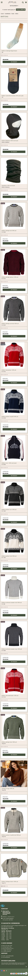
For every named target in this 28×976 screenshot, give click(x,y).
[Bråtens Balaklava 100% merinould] (14, 126)
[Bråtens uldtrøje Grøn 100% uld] (14, 727)
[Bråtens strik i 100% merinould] (14, 448)
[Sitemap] (26, 966)
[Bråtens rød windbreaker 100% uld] (14, 681)
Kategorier (13, 5)
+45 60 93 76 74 (10, 916)
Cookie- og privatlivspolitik (7, 955)
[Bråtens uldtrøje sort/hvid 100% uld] (14, 309)
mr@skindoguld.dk (9, 918)
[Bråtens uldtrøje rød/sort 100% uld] (14, 262)
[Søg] (23, 2)
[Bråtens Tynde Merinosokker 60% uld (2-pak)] (14, 81)
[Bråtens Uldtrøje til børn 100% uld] (14, 867)
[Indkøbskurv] (26, 2)
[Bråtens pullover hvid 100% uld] (14, 541)
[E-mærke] (2, 907)
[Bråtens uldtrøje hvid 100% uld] (14, 216)
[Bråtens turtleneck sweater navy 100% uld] (14, 634)
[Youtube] (4, 970)
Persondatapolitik (6, 957)
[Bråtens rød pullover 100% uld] (14, 355)
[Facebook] (2, 970)
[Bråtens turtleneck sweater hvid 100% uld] (14, 588)
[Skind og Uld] (12, 2)
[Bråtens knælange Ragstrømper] (14, 36)
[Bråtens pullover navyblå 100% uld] (14, 402)
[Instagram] (6, 970)
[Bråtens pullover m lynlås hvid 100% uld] (14, 820)
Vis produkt (14, 61)
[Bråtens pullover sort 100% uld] (14, 495)
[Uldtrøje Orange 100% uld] (14, 774)
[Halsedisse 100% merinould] (14, 171)
